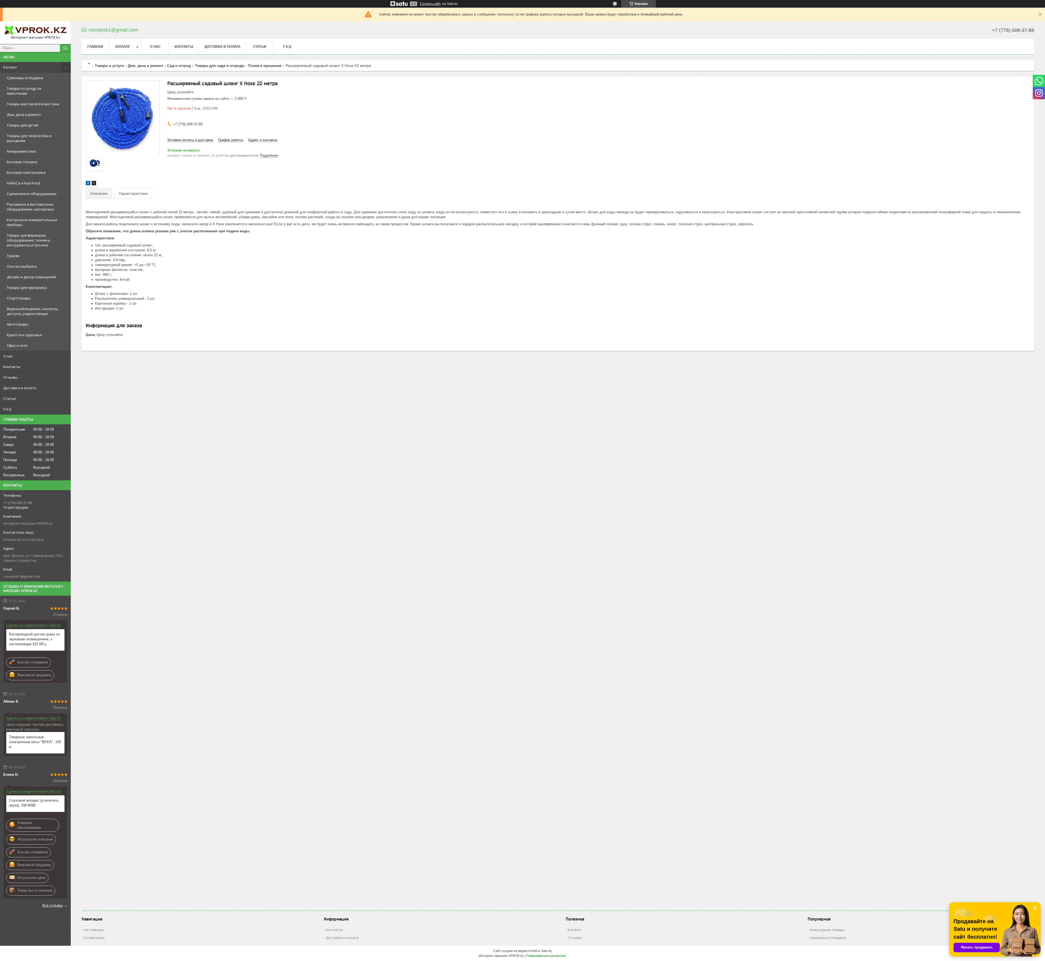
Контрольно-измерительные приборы (32, 222)
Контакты (11, 366)
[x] (94, 184)
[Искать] (65, 48)
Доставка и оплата (19, 387)
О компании (94, 937)
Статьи (9, 398)
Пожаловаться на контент (546, 956)
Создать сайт (430, 4)
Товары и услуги (109, 65)
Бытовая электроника (26, 172)
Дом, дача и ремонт (24, 114)
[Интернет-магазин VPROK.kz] (35, 30)
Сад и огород (179, 65)
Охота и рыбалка (22, 266)
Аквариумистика (21, 151)
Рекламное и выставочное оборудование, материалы (30, 207)
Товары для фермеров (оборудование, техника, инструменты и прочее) (29, 240)
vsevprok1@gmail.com (21, 576)
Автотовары (18, 324)
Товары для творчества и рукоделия (29, 138)
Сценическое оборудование (32, 193)
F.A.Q (7, 409)
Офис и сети (17, 345)
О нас (8, 356)
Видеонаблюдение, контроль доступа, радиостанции (32, 311)
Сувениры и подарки (25, 77)
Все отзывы (52, 905)
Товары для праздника (27, 287)
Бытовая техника (22, 161)
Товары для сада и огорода (219, 65)
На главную (94, 929)
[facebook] (88, 184)
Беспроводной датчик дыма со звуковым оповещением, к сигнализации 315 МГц (34, 639)
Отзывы (10, 377)
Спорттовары (19, 298)
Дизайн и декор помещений (31, 276)
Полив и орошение (265, 65)
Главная (95, 46)
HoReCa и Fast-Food (23, 183)
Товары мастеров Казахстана (33, 103)
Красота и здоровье (24, 334)
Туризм (13, 255)
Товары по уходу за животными (24, 91)
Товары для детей (22, 125)
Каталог (10, 67)
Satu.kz (546, 951)
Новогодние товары (827, 929)
